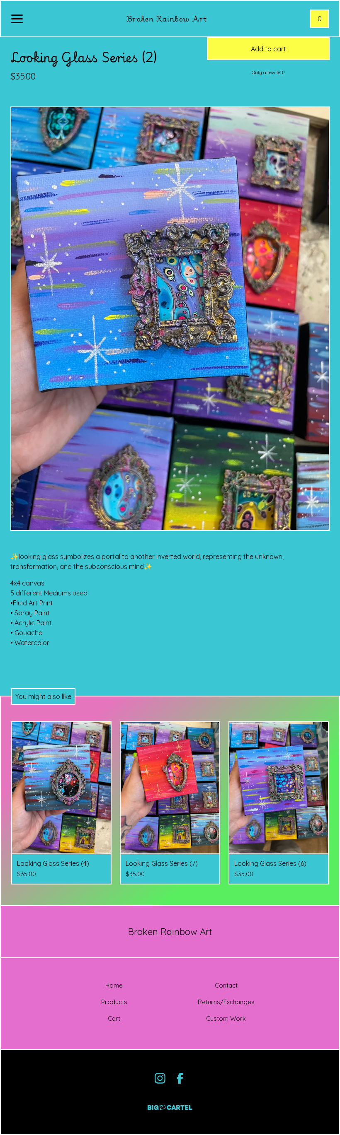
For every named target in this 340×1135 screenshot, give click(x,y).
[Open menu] (17, 19)
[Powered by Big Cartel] (170, 1103)
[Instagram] (160, 1078)
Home (114, 985)
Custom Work (226, 1018)
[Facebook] (179, 1078)
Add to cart (268, 49)
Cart (114, 1018)
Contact (226, 985)
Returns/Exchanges (226, 1002)
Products (114, 1002)
